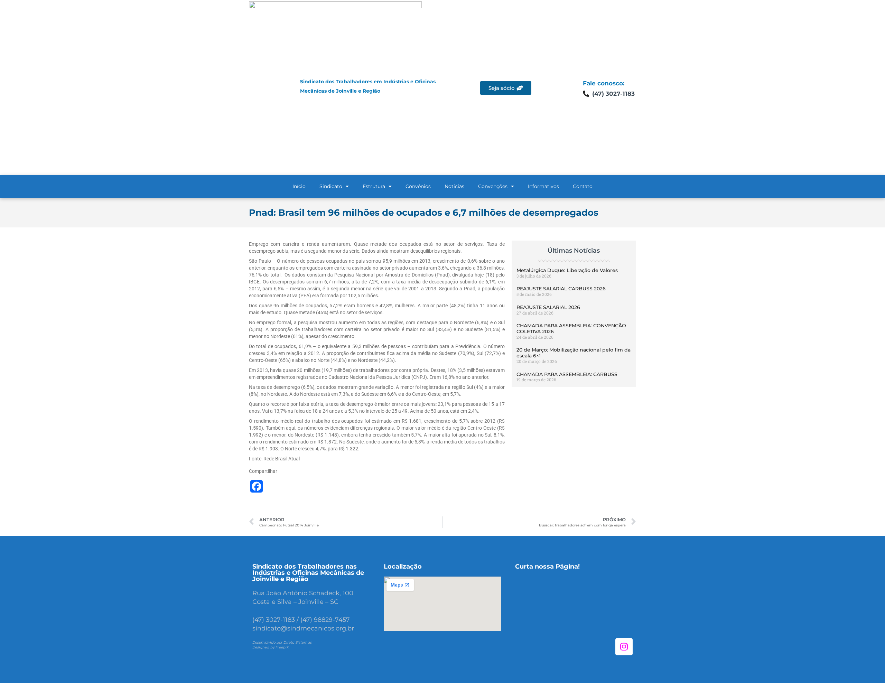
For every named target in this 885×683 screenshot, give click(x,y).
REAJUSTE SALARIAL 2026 (548, 307)
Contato (583, 186)
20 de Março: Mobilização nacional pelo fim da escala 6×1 (573, 353)
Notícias (454, 186)
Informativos (543, 186)
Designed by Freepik (270, 647)
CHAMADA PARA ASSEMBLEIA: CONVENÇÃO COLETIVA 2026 (571, 328)
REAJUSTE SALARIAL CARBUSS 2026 (561, 289)
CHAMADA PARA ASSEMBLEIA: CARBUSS (566, 374)
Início (299, 186)
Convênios (418, 186)
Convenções (492, 186)
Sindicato (330, 186)
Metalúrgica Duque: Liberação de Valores (567, 270)
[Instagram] (624, 646)
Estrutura (374, 186)
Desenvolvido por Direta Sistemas (282, 642)
